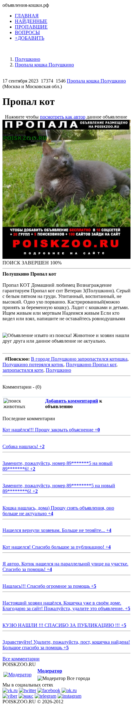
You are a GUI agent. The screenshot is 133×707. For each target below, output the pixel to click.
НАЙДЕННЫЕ (31, 21)
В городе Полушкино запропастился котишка (79, 359)
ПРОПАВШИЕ (31, 26)
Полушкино (58, 370)
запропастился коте (22, 370)
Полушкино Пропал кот (91, 364)
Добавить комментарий (71, 400)
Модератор (49, 670)
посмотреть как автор (62, 116)
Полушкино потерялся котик (32, 364)
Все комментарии (21, 658)
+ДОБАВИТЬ (29, 38)
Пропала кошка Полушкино (96, 80)
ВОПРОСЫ (27, 32)
